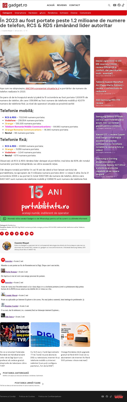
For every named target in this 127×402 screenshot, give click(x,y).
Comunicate (85, 13)
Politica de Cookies (27, 396)
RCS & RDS (52, 227)
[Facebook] (2, 233)
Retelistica (52, 13)
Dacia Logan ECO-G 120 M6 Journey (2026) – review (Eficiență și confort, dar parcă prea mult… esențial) (109, 67)
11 (26, 31)
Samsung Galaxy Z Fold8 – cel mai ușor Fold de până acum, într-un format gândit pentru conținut (110, 121)
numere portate (30, 227)
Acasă (51, 5)
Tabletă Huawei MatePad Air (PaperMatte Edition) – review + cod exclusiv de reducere (110, 86)
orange (39, 227)
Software (64, 13)
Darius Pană (99, 76)
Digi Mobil (21, 227)
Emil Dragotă (99, 128)
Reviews (62, 5)
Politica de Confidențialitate (50, 396)
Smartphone (20, 13)
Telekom (81, 227)
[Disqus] (45, 288)
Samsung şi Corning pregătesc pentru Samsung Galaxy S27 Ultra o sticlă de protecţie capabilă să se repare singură (110, 166)
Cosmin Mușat (7, 31)
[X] (12, 233)
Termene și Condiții (8, 396)
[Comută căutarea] (109, 5)
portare (45, 227)
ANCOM (14, 227)
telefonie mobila (72, 227)
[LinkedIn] (27, 233)
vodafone (3, 229)
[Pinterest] (17, 233)
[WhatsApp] (7, 233)
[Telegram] (22, 233)
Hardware (33, 13)
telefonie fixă (61, 227)
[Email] (31, 233)
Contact (74, 5)
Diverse (74, 13)
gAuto (43, 13)
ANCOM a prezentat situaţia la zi (42, 88)
